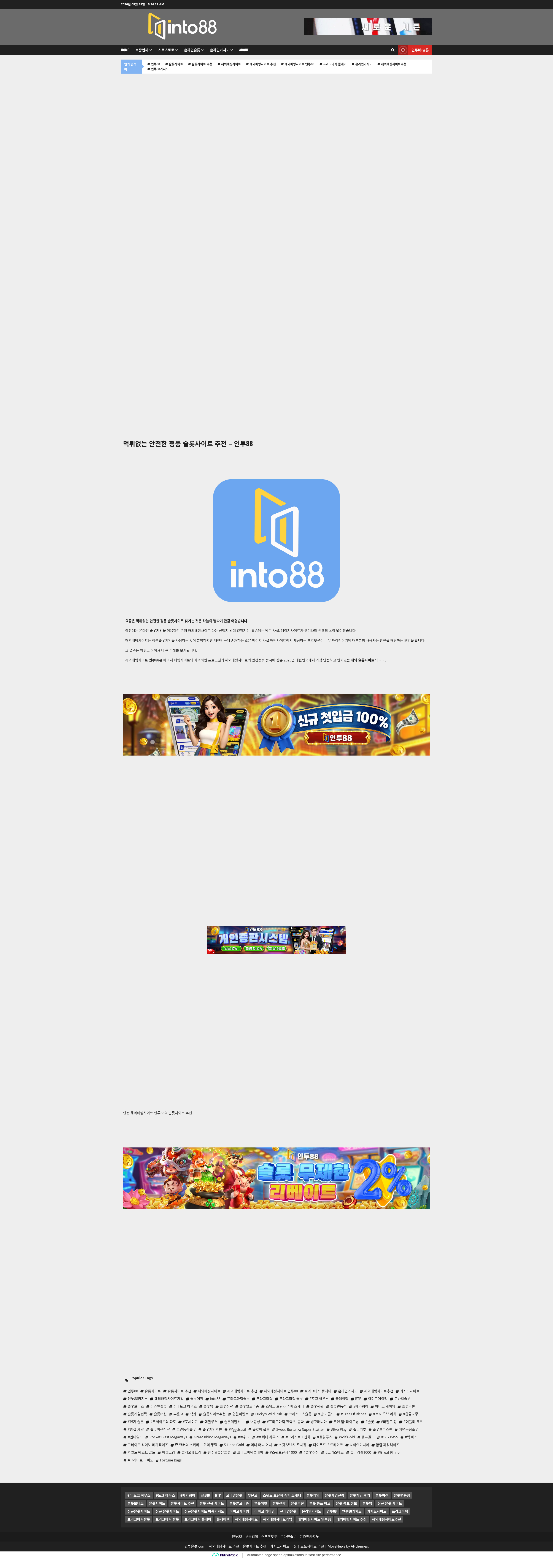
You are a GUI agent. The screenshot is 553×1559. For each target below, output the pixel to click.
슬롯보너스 (135, 1503)
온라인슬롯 (192, 49)
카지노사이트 (376, 1511)
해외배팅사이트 (231, 64)
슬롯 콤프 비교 (320, 1503)
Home (125, 49)
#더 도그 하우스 (139, 1495)
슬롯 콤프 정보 (346, 1503)
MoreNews (336, 1546)
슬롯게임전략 (334, 1495)
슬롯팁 (367, 1503)
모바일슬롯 (234, 1495)
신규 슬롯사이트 (167, 1511)
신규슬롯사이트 (138, 1511)
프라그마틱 (400, 1511)
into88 (205, 1495)
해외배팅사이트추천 (393, 64)
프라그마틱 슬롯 (167, 1519)
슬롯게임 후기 (360, 1495)
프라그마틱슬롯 (138, 1519)
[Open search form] (392, 50)
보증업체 (141, 49)
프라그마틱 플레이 (334, 64)
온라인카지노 (219, 49)
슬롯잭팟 (260, 1503)
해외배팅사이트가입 (277, 1519)
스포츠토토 (166, 49)
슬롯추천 (297, 1503)
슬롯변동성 (402, 1495)
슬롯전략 (279, 1503)
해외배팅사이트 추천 (263, 64)
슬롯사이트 (176, 64)
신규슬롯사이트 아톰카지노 (204, 1511)
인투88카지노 (159, 69)
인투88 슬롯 (420, 49)
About (243, 49)
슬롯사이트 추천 (202, 64)
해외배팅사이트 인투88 (299, 64)
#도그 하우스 (165, 1495)
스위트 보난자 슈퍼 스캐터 (282, 1495)
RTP (218, 1495)
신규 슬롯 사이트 (390, 1503)
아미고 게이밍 (264, 1511)
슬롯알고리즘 (239, 1503)
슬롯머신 (381, 1495)
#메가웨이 (187, 1495)
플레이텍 (223, 1519)
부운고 (252, 1495)
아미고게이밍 (239, 1511)
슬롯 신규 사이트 (212, 1503)
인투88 (155, 64)
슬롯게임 (313, 1495)
